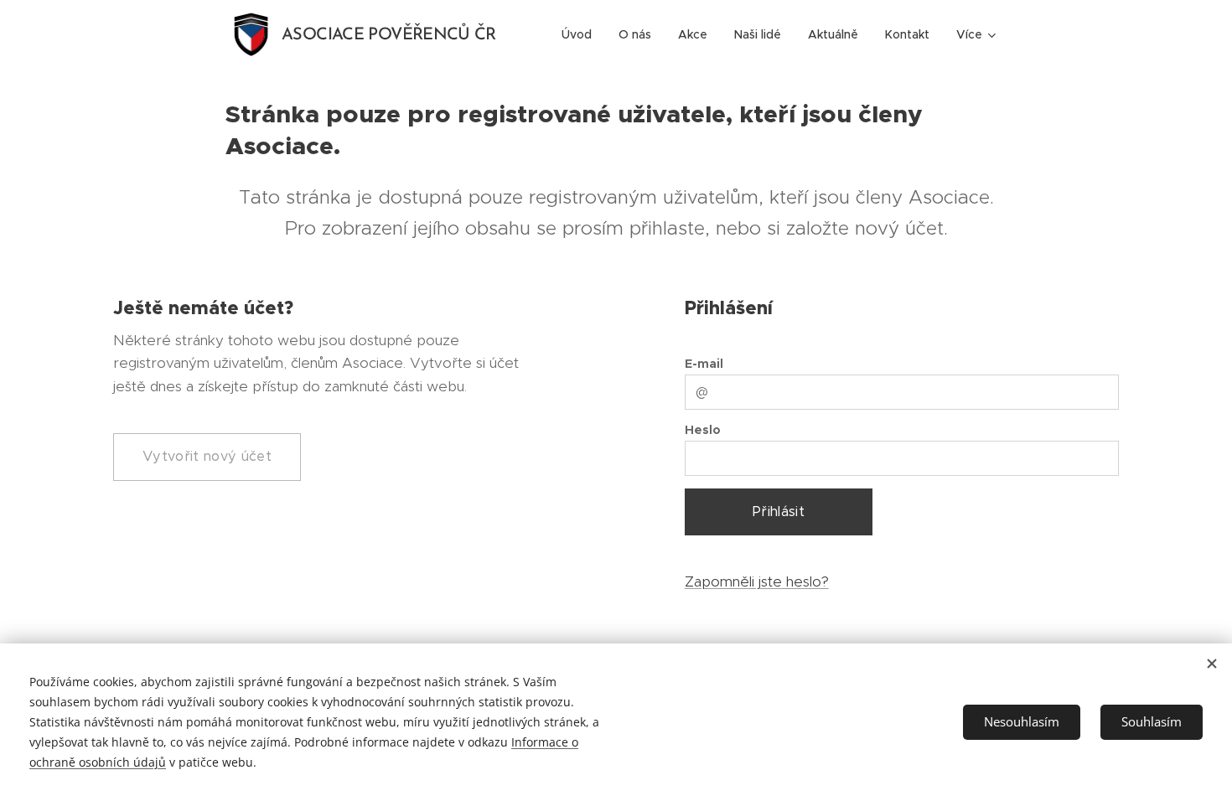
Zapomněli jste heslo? (757, 581)
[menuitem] (581, 34)
